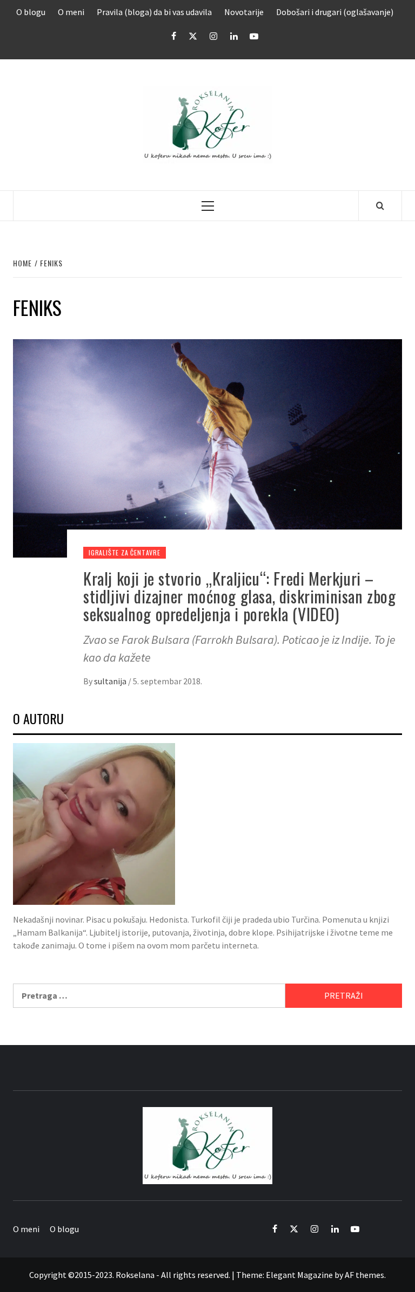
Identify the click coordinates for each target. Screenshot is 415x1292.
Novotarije (244, 11)
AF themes (364, 1274)
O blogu (30, 11)
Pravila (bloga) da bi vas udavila (154, 11)
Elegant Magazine (299, 1274)
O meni (71, 11)
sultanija (111, 681)
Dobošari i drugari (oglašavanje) (334, 11)
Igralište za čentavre (124, 552)
